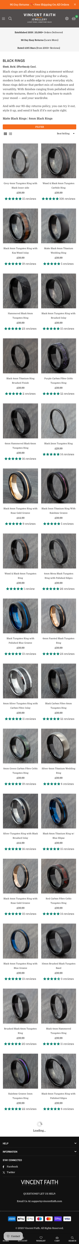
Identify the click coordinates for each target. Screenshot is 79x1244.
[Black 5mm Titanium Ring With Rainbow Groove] (58, 485)
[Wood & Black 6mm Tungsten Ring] (20, 551)
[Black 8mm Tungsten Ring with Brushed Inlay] (58, 291)
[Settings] (67, 18)
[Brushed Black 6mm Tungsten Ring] (20, 1006)
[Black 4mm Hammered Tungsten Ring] (58, 1006)
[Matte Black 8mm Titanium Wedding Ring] (58, 225)
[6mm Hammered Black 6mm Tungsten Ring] (20, 420)
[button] (73, 18)
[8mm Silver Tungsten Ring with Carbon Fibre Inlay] (20, 681)
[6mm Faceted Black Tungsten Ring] (58, 616)
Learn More (51, 40)
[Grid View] (5, 133)
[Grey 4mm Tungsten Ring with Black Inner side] (20, 160)
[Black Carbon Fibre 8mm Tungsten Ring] (58, 681)
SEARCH (72, 1241)
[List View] (10, 133)
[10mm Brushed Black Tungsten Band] (58, 941)
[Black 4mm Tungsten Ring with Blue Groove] (20, 941)
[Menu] (3, 18)
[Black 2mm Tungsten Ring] (58, 420)
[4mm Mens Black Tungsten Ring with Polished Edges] (58, 551)
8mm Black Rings (41, 118)
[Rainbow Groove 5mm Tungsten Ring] (20, 1071)
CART (57, 1241)
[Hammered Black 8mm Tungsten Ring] (20, 291)
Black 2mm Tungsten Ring (58, 443)
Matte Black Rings (15, 118)
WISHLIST (41, 1241)
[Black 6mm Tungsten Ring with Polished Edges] (58, 1071)
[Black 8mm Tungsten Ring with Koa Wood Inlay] (20, 225)
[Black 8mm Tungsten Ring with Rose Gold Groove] (20, 485)
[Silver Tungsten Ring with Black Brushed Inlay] (20, 811)
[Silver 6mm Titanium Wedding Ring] (58, 746)
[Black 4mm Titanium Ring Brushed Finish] (20, 355)
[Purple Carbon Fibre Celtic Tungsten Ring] (58, 355)
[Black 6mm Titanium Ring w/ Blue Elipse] (58, 811)
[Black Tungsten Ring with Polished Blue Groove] (20, 616)
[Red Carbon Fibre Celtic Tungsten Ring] (58, 876)
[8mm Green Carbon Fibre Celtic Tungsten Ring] (20, 746)
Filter (39, 126)
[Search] (10, 18)
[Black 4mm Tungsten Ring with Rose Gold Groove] (20, 876)
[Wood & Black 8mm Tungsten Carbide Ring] (58, 160)
